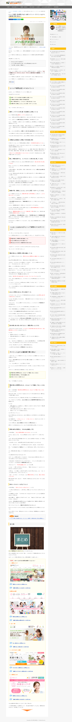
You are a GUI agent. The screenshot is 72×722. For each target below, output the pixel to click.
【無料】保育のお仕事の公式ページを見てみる (21, 620)
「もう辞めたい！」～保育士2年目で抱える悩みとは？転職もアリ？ (58, 203)
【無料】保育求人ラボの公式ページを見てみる (21, 699)
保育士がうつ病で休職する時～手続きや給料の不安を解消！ (58, 218)
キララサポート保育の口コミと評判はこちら (21, 667)
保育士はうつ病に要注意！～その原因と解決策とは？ (58, 214)
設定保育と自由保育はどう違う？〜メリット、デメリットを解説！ (58, 143)
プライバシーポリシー (55, 39)
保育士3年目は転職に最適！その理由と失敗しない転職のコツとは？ (58, 267)
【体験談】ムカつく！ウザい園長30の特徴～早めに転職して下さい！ (58, 170)
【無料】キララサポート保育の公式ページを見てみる (23, 671)
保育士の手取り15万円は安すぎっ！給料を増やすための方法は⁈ (58, 225)
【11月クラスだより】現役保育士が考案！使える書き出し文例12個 (58, 112)
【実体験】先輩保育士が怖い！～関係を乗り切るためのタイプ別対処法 (58, 192)
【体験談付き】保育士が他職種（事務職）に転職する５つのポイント (58, 338)
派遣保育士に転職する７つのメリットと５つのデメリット (58, 365)
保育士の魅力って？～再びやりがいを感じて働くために (58, 233)
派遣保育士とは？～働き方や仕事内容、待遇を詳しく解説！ (58, 361)
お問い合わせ (53, 44)
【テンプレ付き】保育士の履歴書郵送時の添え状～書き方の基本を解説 (58, 56)
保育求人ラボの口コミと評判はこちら (20, 695)
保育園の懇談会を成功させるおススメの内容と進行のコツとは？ (58, 146)
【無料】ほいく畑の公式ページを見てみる (21, 646)
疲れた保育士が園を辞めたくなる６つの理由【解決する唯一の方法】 (58, 221)
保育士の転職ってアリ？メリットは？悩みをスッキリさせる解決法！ (58, 270)
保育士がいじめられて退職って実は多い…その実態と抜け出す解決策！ (58, 181)
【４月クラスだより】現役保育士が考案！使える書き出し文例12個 (58, 86)
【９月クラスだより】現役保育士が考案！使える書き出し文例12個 (58, 105)
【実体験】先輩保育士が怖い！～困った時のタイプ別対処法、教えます (58, 74)
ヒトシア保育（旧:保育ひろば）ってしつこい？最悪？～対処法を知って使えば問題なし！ (27, 518)
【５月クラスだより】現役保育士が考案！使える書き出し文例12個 (58, 90)
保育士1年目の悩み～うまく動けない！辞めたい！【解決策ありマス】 (58, 71)
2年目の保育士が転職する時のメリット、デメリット (58, 263)
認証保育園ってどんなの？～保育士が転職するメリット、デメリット (58, 301)
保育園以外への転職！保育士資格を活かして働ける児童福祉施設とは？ (58, 330)
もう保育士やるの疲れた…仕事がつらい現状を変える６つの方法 (58, 177)
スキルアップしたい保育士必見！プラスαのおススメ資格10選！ (58, 150)
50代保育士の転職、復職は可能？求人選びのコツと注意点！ (58, 256)
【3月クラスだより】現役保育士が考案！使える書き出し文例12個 (58, 127)
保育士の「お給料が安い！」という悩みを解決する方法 (58, 195)
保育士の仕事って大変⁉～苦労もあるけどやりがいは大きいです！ (58, 154)
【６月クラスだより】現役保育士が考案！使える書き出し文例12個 (58, 94)
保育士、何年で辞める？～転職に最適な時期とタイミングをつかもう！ (58, 274)
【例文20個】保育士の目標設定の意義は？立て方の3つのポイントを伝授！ (58, 135)
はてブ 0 (15, 19)
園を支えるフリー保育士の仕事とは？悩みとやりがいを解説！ (58, 346)
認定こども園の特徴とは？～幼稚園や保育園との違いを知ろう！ (58, 290)
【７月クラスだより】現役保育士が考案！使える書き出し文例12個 (58, 97)
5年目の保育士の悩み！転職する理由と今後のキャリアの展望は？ (58, 207)
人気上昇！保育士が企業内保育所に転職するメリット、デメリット (58, 316)
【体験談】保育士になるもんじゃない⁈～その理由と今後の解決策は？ (58, 166)
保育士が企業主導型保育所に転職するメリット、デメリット (58, 312)
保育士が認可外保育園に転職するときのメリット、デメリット (58, 308)
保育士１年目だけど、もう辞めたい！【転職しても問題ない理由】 (58, 199)
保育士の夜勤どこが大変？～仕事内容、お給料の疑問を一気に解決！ (58, 350)
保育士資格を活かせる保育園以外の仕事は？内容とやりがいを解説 (58, 334)
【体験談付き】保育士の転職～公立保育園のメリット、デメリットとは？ (58, 327)
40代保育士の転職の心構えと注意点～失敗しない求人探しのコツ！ (58, 252)
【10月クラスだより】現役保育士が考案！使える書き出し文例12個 (58, 109)
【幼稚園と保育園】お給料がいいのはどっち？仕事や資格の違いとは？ (58, 293)
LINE (22, 19)
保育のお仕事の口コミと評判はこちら (20, 616)
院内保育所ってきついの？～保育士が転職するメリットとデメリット (58, 60)
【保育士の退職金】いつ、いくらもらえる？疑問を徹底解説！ (58, 241)
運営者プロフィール (54, 34)
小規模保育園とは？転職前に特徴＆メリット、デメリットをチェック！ (58, 297)
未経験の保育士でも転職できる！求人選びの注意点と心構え (58, 281)
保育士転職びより (14, 3)
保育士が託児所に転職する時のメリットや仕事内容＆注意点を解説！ (58, 319)
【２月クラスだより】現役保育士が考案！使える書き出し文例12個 (58, 123)
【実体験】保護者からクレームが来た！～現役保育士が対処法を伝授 (58, 158)
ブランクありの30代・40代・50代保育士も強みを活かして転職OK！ (58, 210)
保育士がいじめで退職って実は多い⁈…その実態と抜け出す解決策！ (58, 67)
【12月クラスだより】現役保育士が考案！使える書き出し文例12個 (58, 116)
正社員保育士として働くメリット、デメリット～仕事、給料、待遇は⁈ (58, 354)
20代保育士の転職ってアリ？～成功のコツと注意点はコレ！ (58, 244)
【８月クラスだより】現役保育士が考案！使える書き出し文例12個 (58, 101)
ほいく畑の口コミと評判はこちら (19, 643)
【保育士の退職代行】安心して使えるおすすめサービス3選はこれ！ (58, 237)
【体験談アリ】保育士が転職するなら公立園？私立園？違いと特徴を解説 (58, 323)
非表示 (12, 81)
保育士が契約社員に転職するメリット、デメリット (58, 357)
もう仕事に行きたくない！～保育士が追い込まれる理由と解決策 (58, 173)
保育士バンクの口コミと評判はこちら (20, 584)
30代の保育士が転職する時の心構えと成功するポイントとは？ (58, 248)
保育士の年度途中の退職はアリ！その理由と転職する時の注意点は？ (58, 278)
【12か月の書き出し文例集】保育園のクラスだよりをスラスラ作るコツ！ (58, 83)
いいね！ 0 (11, 19)
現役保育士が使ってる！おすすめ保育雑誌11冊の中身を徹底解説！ (58, 139)
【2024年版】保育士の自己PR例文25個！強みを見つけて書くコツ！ (58, 52)
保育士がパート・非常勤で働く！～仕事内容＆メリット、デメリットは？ (58, 368)
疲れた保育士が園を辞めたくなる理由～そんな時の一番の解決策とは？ (58, 63)
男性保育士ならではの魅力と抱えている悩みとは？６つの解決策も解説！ (58, 188)
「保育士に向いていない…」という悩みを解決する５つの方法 (58, 184)
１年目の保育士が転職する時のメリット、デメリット (58, 259)
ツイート (19, 19)
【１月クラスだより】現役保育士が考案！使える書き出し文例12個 (58, 120)
